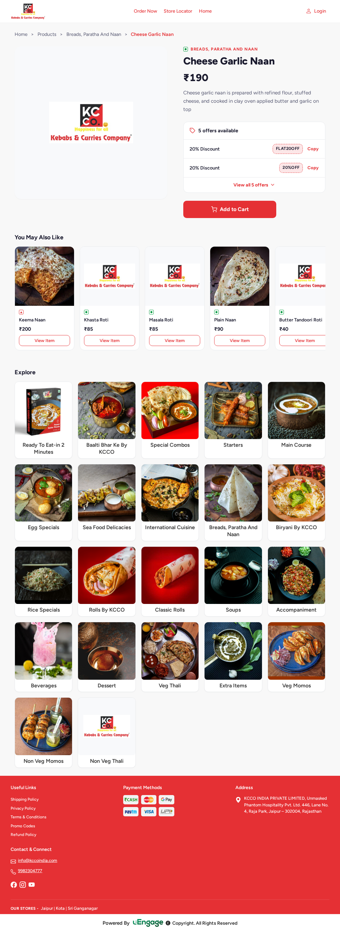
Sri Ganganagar (83, 908)
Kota (60, 908)
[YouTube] (32, 885)
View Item (44, 340)
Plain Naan (225, 320)
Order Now (145, 11)
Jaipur (47, 908)
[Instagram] (23, 885)
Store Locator (178, 11)
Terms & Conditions (28, 817)
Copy (313, 148)
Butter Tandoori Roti (300, 320)
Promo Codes (23, 826)
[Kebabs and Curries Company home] (68, 11)
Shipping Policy (25, 799)
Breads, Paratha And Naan (94, 34)
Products (47, 34)
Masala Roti (161, 320)
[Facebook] (14, 885)
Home (205, 11)
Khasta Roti (96, 320)
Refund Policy (23, 834)
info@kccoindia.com (37, 860)
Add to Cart (234, 209)
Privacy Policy (23, 808)
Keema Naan (32, 320)
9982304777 (30, 870)
